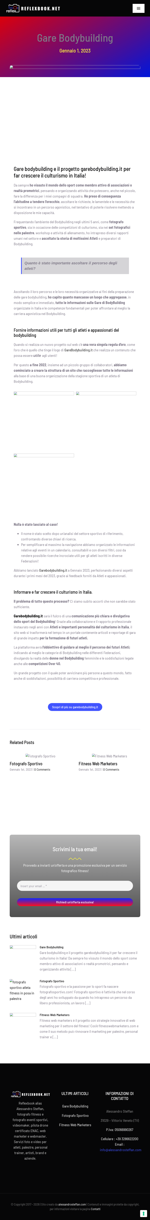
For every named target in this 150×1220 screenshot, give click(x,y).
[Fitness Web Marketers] (109, 756)
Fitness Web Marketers (98, 763)
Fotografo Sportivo (26, 763)
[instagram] (27, 1171)
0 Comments (42, 769)
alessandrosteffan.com (72, 1204)
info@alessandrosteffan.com (120, 1149)
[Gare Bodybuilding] (23, 955)
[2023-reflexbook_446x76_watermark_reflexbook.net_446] (32, 5)
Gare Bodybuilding (51, 947)
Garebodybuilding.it (53, 570)
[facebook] (21, 1171)
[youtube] (33, 1171)
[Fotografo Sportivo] (40, 756)
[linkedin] (39, 1171)
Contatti (95, 1209)
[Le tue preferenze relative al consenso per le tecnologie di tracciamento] (143, 1213)
